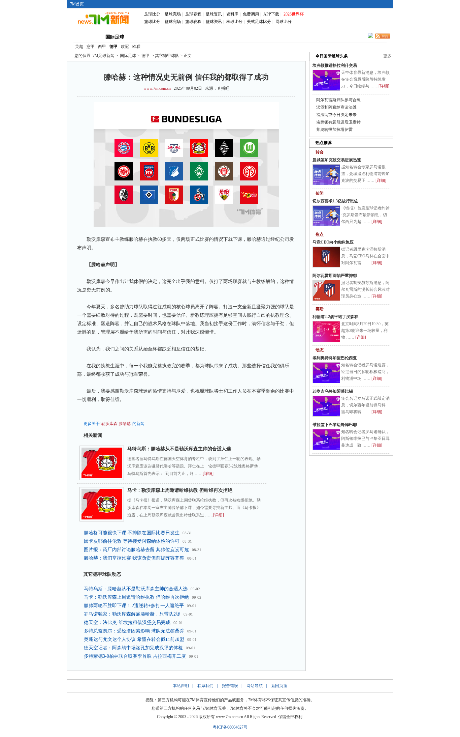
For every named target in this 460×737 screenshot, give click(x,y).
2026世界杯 (294, 14)
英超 (79, 46)
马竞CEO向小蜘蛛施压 (333, 242)
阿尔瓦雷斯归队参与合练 (338, 99)
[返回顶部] (453, 698)
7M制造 (232, 36)
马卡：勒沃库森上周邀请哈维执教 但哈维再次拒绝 (179, 490)
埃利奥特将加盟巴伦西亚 (335, 358)
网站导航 (255, 685)
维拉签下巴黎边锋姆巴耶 (335, 424)
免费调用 (251, 14)
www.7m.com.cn (157, 88)
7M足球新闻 (103, 55)
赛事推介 (261, 36)
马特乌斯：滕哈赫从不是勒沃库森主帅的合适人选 (179, 448)
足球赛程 (193, 14)
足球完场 (173, 14)
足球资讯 (214, 14)
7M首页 (77, 4)
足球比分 (152, 14)
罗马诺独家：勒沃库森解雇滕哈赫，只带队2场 (132, 614)
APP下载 (271, 14)
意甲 (91, 46)
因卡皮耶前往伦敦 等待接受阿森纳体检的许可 (131, 541)
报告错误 (230, 685)
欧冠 (125, 46)
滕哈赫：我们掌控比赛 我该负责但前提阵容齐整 (134, 558)
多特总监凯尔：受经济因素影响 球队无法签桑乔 (134, 630)
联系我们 (205, 685)
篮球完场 (173, 21)
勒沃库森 (109, 423)
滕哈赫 (125, 423)
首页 (84, 36)
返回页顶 (279, 685)
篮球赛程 (193, 21)
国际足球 (114, 36)
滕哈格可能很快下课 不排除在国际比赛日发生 (131, 532)
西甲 (102, 46)
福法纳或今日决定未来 (336, 114)
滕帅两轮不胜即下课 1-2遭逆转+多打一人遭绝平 (134, 605)
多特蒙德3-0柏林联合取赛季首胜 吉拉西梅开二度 (135, 656)
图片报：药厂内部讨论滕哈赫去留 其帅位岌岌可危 (136, 549)
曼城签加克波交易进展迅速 (337, 160)
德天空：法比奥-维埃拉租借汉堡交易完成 (127, 622)
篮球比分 (152, 21)
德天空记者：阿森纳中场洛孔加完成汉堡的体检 (133, 647)
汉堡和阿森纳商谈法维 (336, 107)
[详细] (208, 473)
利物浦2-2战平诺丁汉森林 (335, 316)
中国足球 (145, 36)
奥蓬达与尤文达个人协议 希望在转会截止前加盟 (134, 639)
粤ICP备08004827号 (230, 727)
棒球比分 (234, 21)
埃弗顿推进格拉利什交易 (335, 65)
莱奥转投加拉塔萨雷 (334, 129)
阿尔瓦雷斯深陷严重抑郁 (335, 275)
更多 (387, 56)
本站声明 (181, 685)
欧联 (136, 46)
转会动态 (174, 36)
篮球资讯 (214, 21)
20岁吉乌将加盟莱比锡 (333, 391)
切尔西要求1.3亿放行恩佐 (335, 201)
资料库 (232, 14)
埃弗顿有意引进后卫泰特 (338, 122)
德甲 (113, 46)
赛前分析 (203, 36)
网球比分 (283, 21)
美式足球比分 (259, 21)
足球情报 (290, 36)
